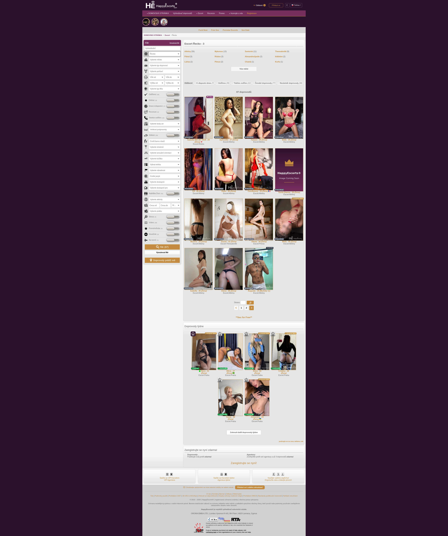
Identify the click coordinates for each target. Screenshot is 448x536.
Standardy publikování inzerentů (270, 496)
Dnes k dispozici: (157, 106)
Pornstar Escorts (230, 30)
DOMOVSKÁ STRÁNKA (158, 13)
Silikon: (153, 135)
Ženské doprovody (265, 83)
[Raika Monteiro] (155, 22)
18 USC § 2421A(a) (189, 496)
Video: (153, 223)
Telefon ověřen (242, 83)
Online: (153, 100)
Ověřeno (223, 83)
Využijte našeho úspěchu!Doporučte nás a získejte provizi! (278, 479)
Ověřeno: (154, 94)
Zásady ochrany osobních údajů (230, 496)
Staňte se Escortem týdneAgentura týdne (223, 479)
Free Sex (215, 30)
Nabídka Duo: (156, 193)
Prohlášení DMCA (250, 496)
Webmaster (237, 494)
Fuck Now (203, 30)
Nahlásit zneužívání (290, 496)
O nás (208, 494)
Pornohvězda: (156, 228)
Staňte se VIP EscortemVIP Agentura (169, 479)
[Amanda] (164, 22)
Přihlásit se (276, 5)
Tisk (151, 496)
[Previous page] (236, 308)
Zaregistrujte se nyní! (244, 463)
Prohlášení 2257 (175, 496)
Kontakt (215, 494)
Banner (222, 494)
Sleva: (152, 217)
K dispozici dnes (205, 83)
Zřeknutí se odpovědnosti (207, 496)
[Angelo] (146, 22)
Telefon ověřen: (156, 118)
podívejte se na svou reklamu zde (291, 441)
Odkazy (229, 494)
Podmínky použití (161, 496)
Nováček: (154, 234)
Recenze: (154, 112)
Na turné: (154, 240)
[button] (250, 302)
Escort (199, 13)
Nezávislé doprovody (291, 83)
